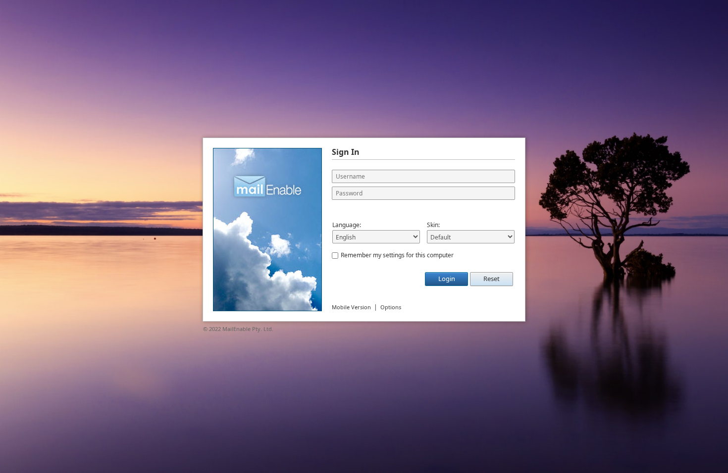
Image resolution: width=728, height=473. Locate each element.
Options (390, 307)
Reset (491, 278)
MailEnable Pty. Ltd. (247, 328)
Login (446, 278)
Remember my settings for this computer (397, 255)
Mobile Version (351, 307)
